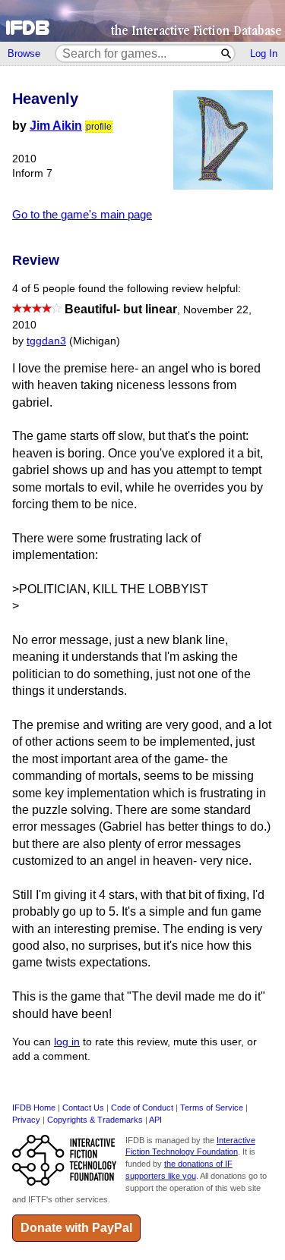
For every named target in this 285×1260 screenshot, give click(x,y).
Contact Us (83, 1107)
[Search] (227, 53)
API (155, 1119)
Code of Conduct (142, 1107)
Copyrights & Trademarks (95, 1119)
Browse (24, 53)
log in (67, 1042)
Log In (263, 53)
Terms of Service (211, 1107)
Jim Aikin (56, 125)
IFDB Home (33, 1107)
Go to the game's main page (82, 214)
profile (99, 126)
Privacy (26, 1119)
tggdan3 (46, 341)
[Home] (142, 21)
